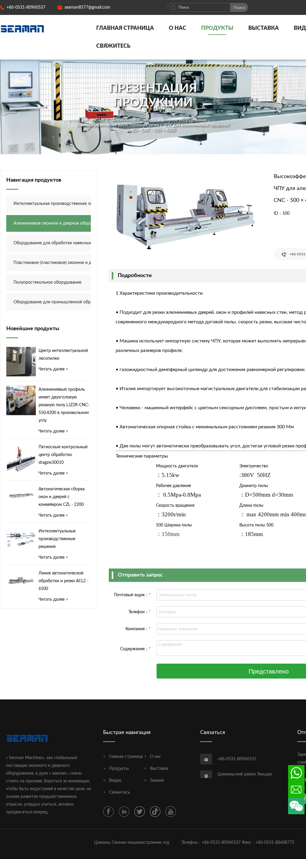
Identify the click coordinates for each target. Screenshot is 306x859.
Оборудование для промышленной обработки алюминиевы (55, 302)
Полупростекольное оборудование (47, 282)
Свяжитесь (113, 46)
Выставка (263, 28)
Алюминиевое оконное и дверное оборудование (159, 120)
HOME (98, 120)
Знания (157, 780)
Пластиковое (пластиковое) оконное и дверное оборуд (55, 263)
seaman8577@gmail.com (87, 7)
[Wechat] (296, 806)
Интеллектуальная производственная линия (55, 204)
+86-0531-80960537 (26, 7)
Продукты (217, 28)
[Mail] (296, 789)
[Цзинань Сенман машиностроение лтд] (22, 28)
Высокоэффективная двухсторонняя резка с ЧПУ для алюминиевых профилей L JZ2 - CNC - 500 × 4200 (153, 127)
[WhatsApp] (296, 773)
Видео (115, 780)
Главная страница (125, 28)
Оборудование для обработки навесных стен (55, 243)
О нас (177, 28)
